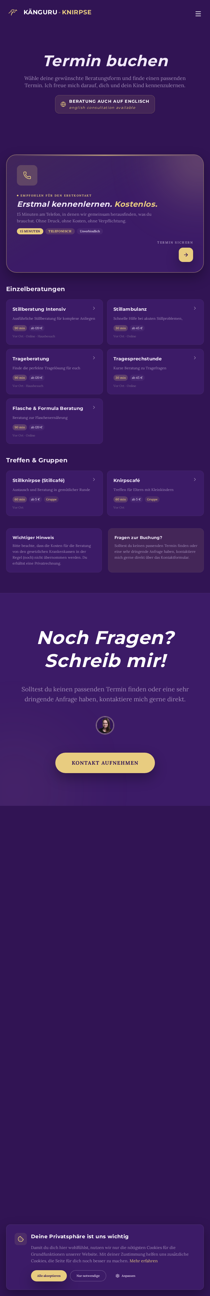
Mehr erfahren (144, 1260)
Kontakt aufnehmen (105, 763)
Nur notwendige (88, 1276)
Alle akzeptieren (49, 1276)
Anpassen (128, 1276)
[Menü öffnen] (198, 13)
